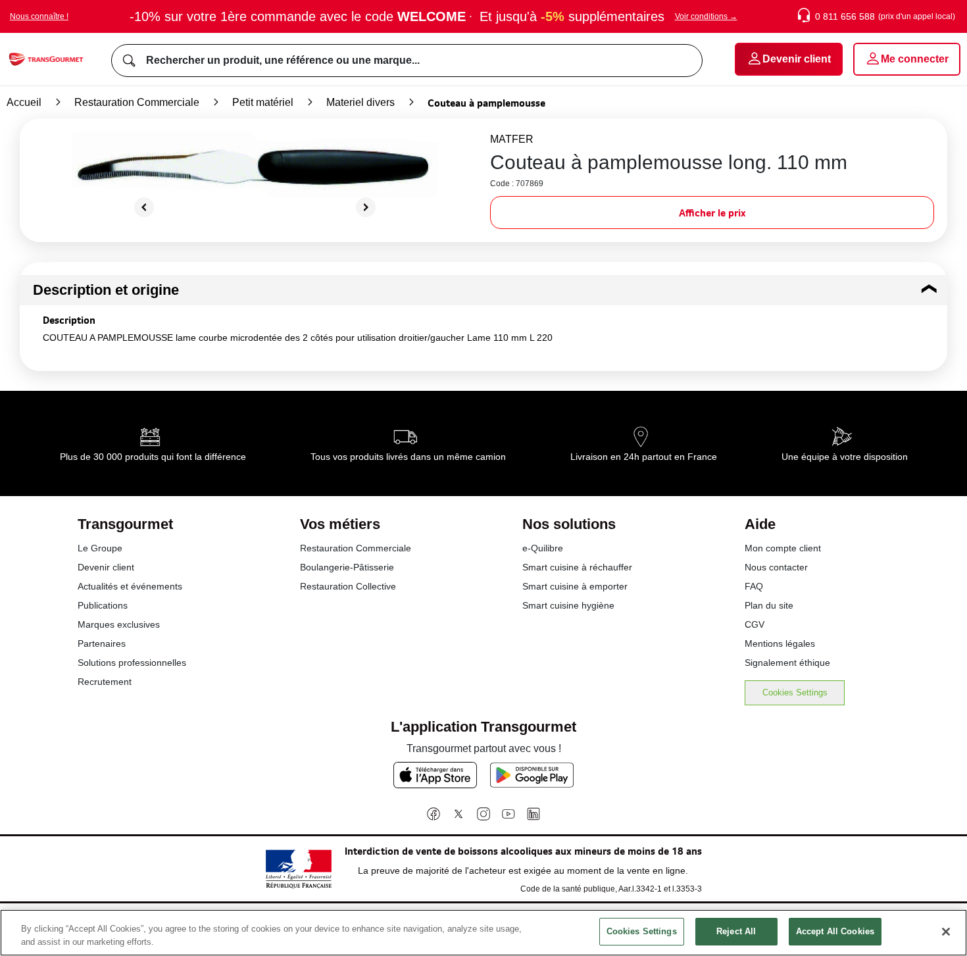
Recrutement (105, 681)
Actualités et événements (130, 586)
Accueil (24, 102)
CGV (754, 624)
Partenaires (102, 643)
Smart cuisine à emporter (575, 586)
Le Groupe (100, 548)
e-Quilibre (542, 548)
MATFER (511, 139)
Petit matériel (262, 102)
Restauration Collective (348, 586)
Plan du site (769, 605)
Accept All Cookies (835, 931)
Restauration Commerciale (136, 102)
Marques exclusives (119, 624)
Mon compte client (783, 548)
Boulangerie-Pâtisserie (347, 567)
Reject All (736, 931)
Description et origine (106, 290)
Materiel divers (360, 102)
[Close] (945, 931)
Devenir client (106, 567)
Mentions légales (780, 643)
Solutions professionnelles (132, 662)
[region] (483, 932)
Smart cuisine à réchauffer (577, 567)
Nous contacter (776, 567)
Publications (103, 605)
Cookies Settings (795, 692)
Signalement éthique (787, 662)
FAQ (754, 586)
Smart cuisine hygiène (568, 605)
